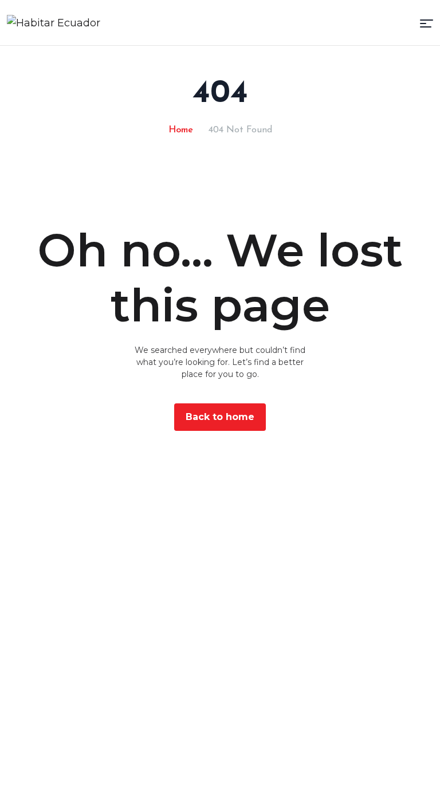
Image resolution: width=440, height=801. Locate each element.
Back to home (220, 416)
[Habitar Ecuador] (53, 22)
